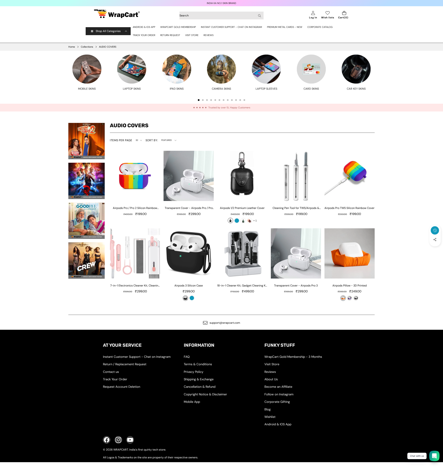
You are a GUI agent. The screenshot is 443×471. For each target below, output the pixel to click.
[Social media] (435, 239)
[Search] (259, 16)
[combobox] (221, 15)
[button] (435, 249)
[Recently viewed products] (435, 230)
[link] (87, 89)
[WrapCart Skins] (117, 13)
